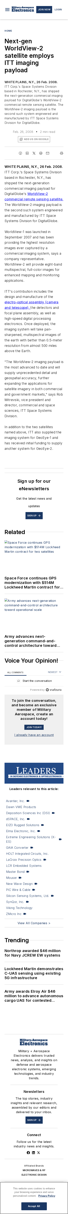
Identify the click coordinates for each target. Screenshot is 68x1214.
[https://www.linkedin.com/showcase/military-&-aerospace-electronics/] (33, 1153)
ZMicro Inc (14, 914)
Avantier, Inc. (15, 801)
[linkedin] (27, 153)
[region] (34, 682)
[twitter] (34, 153)
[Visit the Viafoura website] (54, 689)
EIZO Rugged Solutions (22, 825)
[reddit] (41, 153)
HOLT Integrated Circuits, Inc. (27, 854)
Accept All (34, 1206)
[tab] (15, 672)
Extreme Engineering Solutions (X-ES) (31, 839)
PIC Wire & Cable (18, 890)
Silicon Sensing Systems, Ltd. (27, 896)
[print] (61, 153)
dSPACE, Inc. (15, 819)
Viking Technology (19, 908)
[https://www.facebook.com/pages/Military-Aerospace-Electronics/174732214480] (28, 1153)
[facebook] (20, 153)
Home (8, 30)
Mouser (11, 878)
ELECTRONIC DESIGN (34, 1174)
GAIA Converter (17, 847)
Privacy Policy (46, 1195)
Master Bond (15, 872)
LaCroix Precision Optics (24, 860)
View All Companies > (34, 923)
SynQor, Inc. (15, 902)
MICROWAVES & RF (34, 1170)
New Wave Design (19, 884)
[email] (47, 153)
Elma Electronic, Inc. (21, 831)
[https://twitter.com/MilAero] (38, 1153)
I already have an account (34, 735)
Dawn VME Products (21, 807)
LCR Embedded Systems (24, 866)
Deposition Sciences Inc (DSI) (28, 813)
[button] (7, 9)
